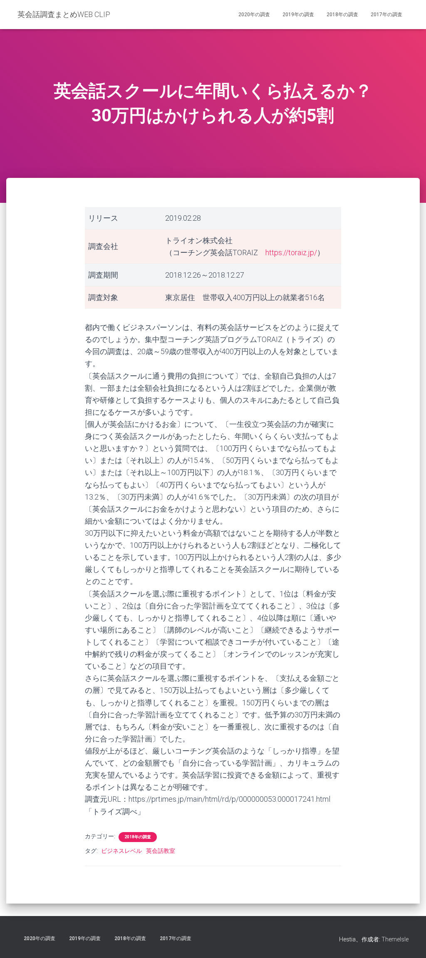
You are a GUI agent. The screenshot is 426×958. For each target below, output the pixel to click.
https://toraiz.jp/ (291, 252)
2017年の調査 (386, 14)
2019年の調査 (298, 14)
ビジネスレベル (121, 850)
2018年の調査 (342, 14)
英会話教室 (160, 850)
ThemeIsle (395, 939)
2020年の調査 (254, 14)
